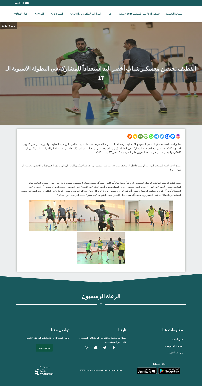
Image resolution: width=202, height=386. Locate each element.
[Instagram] (178, 136)
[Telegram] (156, 136)
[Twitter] (162, 136)
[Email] (140, 136)
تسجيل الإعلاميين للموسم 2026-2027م (139, 13)
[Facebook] (167, 136)
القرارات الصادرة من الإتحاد (87, 13)
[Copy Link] (135, 136)
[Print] (129, 136)
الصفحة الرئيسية (174, 13)
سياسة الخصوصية (173, 346)
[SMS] (145, 136)
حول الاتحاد (22, 13)
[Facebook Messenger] (172, 136)
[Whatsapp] (151, 136)
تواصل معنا (44, 347)
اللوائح (40, 13)
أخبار (109, 13)
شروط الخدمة (175, 352)
